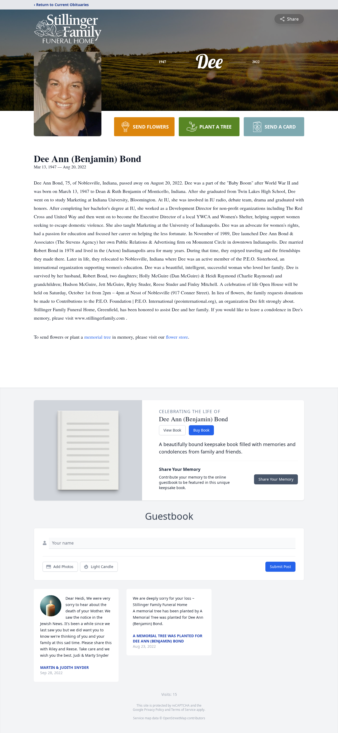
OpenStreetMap (174, 718)
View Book (172, 430)
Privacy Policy (154, 709)
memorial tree (97, 337)
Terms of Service (183, 709)
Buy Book (201, 430)
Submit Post (280, 566)
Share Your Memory (276, 479)
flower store (177, 337)
